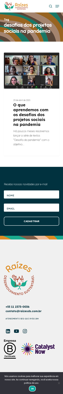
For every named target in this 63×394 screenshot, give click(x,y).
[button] (57, 6)
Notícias (16, 57)
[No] (58, 383)
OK (32, 388)
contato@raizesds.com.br (23, 311)
